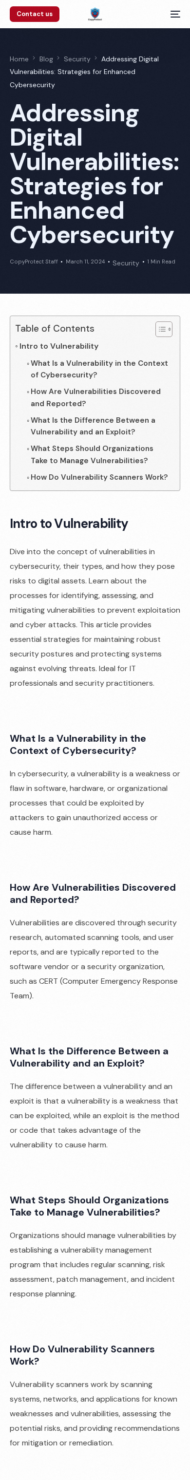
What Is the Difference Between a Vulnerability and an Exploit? (93, 426)
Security (126, 263)
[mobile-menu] (173, 14)
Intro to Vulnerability (58, 346)
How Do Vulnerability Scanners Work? (99, 477)
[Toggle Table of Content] (159, 329)
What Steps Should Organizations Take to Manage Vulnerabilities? (92, 454)
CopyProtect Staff (34, 261)
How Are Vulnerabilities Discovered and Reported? (96, 397)
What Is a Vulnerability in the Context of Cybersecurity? (99, 369)
